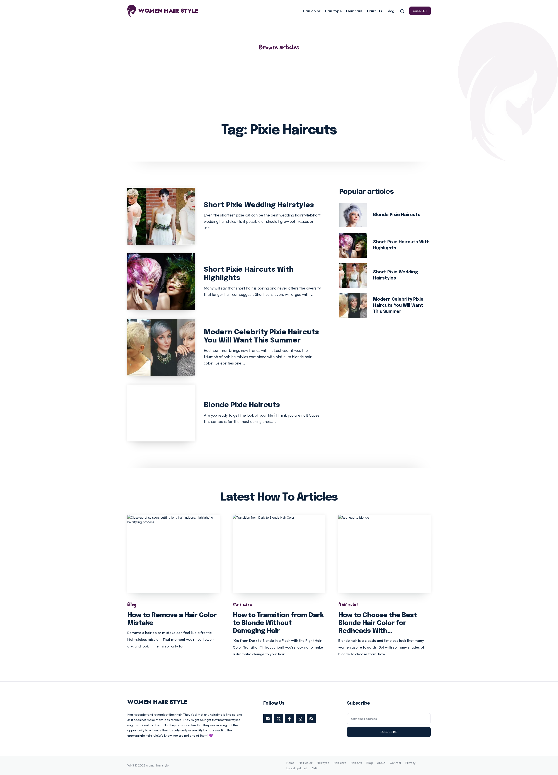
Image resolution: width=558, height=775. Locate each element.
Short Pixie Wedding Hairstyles (259, 205)
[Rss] (311, 718)
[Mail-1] (267, 718)
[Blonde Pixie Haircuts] (161, 413)
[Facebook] (289, 718)
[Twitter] (278, 718)
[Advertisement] (279, 84)
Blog (131, 604)
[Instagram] (300, 718)
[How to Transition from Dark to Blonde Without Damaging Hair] (279, 554)
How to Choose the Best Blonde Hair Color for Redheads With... (377, 623)
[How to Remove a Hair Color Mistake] (173, 554)
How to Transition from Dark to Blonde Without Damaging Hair (278, 623)
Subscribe (389, 732)
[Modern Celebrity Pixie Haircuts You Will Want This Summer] (161, 347)
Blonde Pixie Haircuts (242, 405)
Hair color (348, 604)
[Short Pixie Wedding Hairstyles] (161, 216)
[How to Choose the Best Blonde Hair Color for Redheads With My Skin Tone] (384, 554)
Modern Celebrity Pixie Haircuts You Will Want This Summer (398, 305)
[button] (402, 11)
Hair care (242, 604)
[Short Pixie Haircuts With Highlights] (161, 281)
